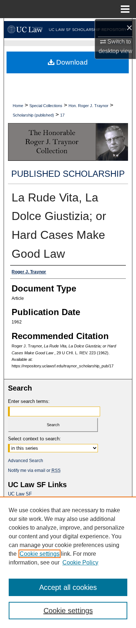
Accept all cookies (68, 587)
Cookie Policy (80, 562)
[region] (68, 562)
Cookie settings (39, 554)
